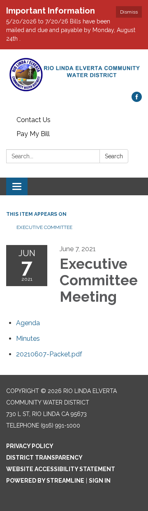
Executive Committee (45, 227)
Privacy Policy (29, 446)
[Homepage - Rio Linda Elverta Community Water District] (74, 75)
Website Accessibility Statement (60, 469)
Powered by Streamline (45, 480)
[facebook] (137, 100)
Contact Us (33, 120)
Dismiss (129, 12)
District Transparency (44, 457)
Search (114, 156)
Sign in (100, 480)
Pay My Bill (33, 134)
